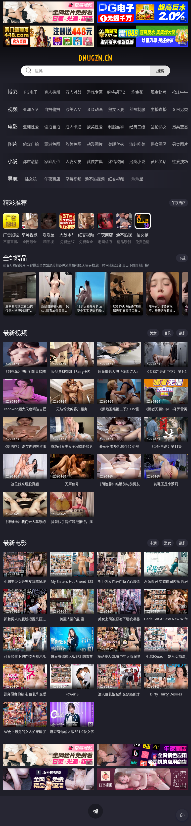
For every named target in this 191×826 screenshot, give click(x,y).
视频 (13, 109)
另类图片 (180, 144)
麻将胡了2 (116, 92)
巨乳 (167, 333)
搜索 (160, 70)
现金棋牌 (159, 92)
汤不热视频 (95, 179)
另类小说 (137, 161)
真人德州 (52, 92)
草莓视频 (73, 179)
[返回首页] (182, 815)
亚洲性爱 (31, 127)
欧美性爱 (95, 127)
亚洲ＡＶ (31, 109)
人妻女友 (73, 161)
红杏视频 (116, 179)
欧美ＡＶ (73, 109)
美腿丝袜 (116, 144)
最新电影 (15, 543)
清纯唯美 (137, 144)
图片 (13, 144)
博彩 (13, 92)
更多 (182, 333)
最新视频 (15, 333)
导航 (13, 178)
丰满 (153, 543)
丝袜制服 (137, 109)
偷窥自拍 (31, 144)
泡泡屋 (137, 179)
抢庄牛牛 (180, 92)
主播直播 (159, 109)
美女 (153, 333)
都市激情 (31, 161)
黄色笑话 (159, 161)
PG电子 (31, 92)
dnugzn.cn (95, 58)
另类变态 (180, 127)
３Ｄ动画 (95, 109)
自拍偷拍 (52, 109)
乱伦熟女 (159, 127)
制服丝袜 (116, 127)
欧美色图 (73, 144)
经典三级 (137, 127)
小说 (13, 161)
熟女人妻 (116, 109)
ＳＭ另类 (180, 109)
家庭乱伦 (52, 161)
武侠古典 (95, 161)
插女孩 (31, 179)
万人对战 (73, 92)
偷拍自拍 (52, 127)
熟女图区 (159, 144)
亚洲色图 (52, 144)
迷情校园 (116, 161)
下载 (182, 258)
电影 (13, 126)
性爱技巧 (180, 161)
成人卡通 (73, 127)
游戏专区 (95, 92)
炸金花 (137, 92)
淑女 (167, 543)
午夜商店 (52, 179)
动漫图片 (95, 144)
